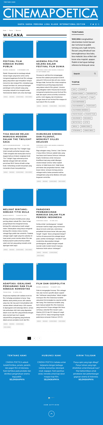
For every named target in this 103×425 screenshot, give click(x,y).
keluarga (87, 118)
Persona (38, 24)
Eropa (75, 97)
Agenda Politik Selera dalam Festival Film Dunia (50, 64)
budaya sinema (78, 93)
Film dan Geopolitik (50, 283)
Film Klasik (91, 105)
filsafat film (90, 114)
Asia (74, 89)
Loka (47, 24)
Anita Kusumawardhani (11, 145)
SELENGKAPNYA (17, 379)
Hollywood (77, 118)
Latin (86, 122)
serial (75, 126)
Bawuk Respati (8, 215)
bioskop (82, 89)
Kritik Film (77, 122)
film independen (78, 101)
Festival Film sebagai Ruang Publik (13, 64)
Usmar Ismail (89, 130)
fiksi (92, 97)
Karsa (29, 24)
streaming (77, 130)
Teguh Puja (7, 292)
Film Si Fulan (77, 114)
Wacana (12, 96)
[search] (95, 74)
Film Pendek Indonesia (81, 110)
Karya (21, 24)
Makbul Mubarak (9, 70)
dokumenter (91, 93)
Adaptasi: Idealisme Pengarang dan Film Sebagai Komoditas (17, 286)
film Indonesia (78, 105)
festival (84, 97)
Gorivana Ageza (42, 70)
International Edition (72, 24)
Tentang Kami (9, 2)
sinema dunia (86, 126)
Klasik (54, 24)
